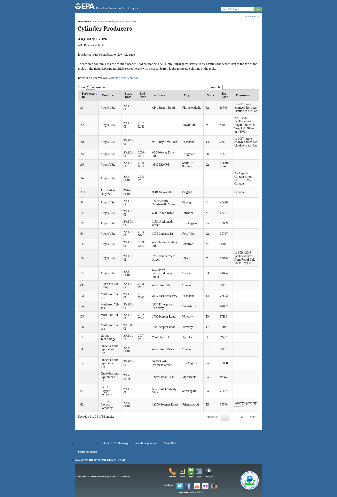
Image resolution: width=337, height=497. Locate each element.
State (210, 95)
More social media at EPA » (190, 492)
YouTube (197, 486)
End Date (143, 95)
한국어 (122, 460)
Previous (211, 417)
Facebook (188, 486)
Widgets (209, 476)
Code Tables (130, 21)
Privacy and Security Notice (103, 476)
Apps (199, 476)
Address (159, 95)
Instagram (214, 486)
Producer (108, 95)
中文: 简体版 (102, 460)
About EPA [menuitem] (170, 443)
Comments (243, 95)
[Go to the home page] (85, 6)
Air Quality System (114, 21)
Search (258, 9)
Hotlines (172, 476)
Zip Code (225, 95)
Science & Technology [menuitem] (116, 443)
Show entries (92, 87)
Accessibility (124, 476)
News (182, 476)
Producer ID (88, 95)
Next (253, 417)
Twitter (179, 486)
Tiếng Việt (114, 460)
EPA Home (97, 21)
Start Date (128, 95)
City (186, 95)
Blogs (191, 476)
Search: (216, 87)
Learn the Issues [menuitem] (87, 451)
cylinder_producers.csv (123, 78)
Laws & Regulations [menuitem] (146, 443)
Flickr (205, 486)
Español (79, 460)
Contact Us (253, 16)
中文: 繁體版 (89, 460)
